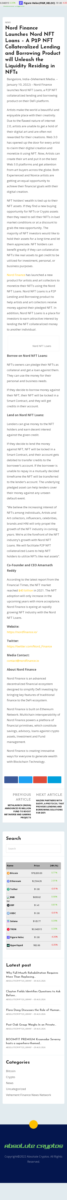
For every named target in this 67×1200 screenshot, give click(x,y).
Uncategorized (16, 1089)
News (8, 22)
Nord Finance (16, 275)
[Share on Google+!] (40, 779)
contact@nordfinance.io (23, 661)
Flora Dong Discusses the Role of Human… (33, 1010)
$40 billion (26, 590)
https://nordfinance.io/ (22, 632)
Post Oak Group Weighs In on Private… (31, 1024)
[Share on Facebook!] (11, 779)
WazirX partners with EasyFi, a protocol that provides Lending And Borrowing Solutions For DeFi (50, 806)
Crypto (10, 1077)
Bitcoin (10, 1071)
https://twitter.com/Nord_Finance (29, 646)
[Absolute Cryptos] (33, 1146)
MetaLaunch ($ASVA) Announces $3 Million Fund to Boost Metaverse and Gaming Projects (17, 811)
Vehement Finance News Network (28, 1095)
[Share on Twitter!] (25, 779)
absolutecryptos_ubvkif (19, 980)
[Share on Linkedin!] (54, 779)
